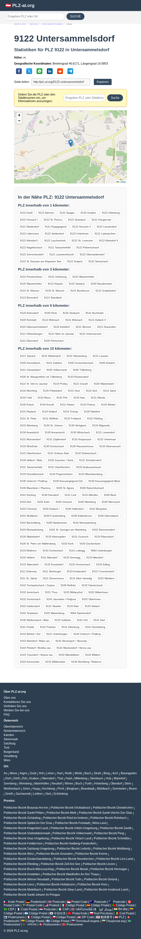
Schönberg (60, 793)
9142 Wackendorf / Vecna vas (74, 647)
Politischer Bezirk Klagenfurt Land (26, 828)
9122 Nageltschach (31, 247)
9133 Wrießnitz (29, 446)
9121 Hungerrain (101, 219)
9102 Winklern (106, 578)
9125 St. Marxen (54, 290)
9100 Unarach (64, 501)
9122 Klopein (55, 283)
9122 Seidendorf (54, 233)
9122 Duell (26, 212)
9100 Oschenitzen (90, 543)
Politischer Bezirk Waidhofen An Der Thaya (71, 874)
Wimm (69, 783)
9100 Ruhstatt (28, 319)
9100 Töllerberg (82, 369)
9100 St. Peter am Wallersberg (38, 543)
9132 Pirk (62, 397)
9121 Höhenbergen (31, 333)
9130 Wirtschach (80, 432)
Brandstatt (87, 788)
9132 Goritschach (30, 599)
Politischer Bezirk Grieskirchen (113, 807)
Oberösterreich (13, 726)
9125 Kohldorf (61, 326)
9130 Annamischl (55, 432)
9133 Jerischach (29, 592)
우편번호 (60, 913)
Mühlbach (103, 788)
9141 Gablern (54, 362)
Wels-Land (99, 823)
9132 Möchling (28, 390)
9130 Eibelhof (92, 411)
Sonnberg (10, 783)
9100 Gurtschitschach (80, 362)
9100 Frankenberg (54, 515)
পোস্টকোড (32, 924)
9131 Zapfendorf (56, 439)
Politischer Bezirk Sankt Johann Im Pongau (32, 894)
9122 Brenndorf (29, 297)
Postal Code (79, 901)
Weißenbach (12, 788)
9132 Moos (44, 397)
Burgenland (11, 751)
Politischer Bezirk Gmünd (100, 879)
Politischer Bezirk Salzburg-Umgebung (29, 848)
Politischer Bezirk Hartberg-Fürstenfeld (70, 843)
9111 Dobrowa (28, 571)
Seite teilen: (22, 81)
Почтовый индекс (88, 921)
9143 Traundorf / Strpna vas (36, 654)
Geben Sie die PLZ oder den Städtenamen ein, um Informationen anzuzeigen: (36, 98)
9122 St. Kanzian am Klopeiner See (40, 261)
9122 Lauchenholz (55, 240)
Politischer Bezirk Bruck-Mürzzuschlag (29, 869)
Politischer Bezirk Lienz (19, 884)
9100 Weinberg (87, 501)
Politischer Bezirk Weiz (19, 853)
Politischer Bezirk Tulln (67, 879)
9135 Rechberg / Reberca (86, 661)
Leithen (38, 793)
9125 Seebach (71, 312)
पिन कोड (123, 909)
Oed (48, 793)
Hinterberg (101, 783)
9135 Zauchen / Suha (60, 460)
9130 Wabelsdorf (30, 536)
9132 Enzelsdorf (53, 564)
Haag (36, 788)
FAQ (7, 714)
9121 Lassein (100, 355)
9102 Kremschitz (29, 661)
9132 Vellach (27, 557)
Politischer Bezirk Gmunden (54, 853)
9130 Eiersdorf (50, 494)
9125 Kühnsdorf (29, 312)
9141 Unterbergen (57, 633)
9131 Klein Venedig (81, 578)
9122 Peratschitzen (31, 276)
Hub (108, 778)
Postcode (59, 901)
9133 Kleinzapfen (56, 536)
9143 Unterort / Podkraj (87, 633)
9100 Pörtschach (54, 340)
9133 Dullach (49, 411)
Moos (13, 773)
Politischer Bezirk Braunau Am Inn (26, 807)
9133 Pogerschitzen (61, 474)
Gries (26, 788)
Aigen (23, 773)
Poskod (54, 905)
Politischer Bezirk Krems (91, 853)
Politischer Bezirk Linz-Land (114, 858)
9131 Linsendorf (105, 432)
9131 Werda (98, 397)
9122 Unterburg (57, 276)
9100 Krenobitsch (30, 362)
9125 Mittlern (92, 654)
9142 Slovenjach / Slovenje (71, 640)
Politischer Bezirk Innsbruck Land (106, 889)
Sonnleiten (119, 788)
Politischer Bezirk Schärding (22, 817)
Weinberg (25, 783)
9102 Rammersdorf (103, 529)
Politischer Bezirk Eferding (21, 863)
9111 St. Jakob (28, 578)
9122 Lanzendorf (107, 226)
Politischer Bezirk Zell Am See (60, 863)
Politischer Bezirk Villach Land (71, 838)
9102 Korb (68, 543)
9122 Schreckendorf (32, 254)
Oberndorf (48, 778)
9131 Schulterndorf (90, 460)
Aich (115, 773)
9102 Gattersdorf (30, 606)
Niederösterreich (14, 730)
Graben (34, 778)
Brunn (133, 788)
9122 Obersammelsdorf (34, 326)
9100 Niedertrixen (56, 522)
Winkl (78, 773)
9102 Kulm (43, 501)
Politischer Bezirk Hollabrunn (56, 884)
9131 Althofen (90, 494)
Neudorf (57, 783)
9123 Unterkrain (79, 233)
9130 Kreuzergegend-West (104, 481)
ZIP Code (88, 917)
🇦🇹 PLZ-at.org (20, 5)
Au (5, 773)
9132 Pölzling (95, 418)
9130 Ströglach (77, 425)
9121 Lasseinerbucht (61, 254)
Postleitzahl (38, 901)
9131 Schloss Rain (58, 453)
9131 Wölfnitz (50, 418)
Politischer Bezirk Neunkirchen (74, 858)
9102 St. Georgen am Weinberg (67, 529)
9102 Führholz (28, 508)
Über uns (10, 697)
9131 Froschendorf (103, 571)
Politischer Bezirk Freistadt (72, 823)
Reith (68, 773)
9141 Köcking (28, 494)
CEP (11, 909)
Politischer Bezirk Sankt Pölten (24, 812)
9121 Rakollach (53, 297)
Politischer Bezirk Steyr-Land (63, 889)
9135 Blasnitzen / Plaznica (35, 488)
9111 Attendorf (49, 557)
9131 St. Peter (28, 418)
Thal (60, 778)
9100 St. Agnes (65, 488)
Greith (9, 793)
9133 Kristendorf (76, 571)
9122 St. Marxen (29, 290)
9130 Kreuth (47, 404)
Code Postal (29, 909)
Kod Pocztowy (103, 913)
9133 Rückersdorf (78, 376)
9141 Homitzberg (95, 627)
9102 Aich (25, 501)
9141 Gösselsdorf (30, 369)
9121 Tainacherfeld (59, 247)
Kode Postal (16, 901)
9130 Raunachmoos (81, 446)
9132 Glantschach (92, 585)
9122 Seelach (77, 283)
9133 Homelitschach (32, 474)
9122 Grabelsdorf (105, 290)
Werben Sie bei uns (16, 710)
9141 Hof (82, 620)
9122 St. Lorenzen (82, 240)
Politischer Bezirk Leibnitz (74, 848)
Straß (97, 773)
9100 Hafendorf (74, 508)
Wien (7, 760)
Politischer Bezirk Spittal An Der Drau (28, 823)
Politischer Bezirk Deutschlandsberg (27, 858)
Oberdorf (116, 783)
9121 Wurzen (83, 326)
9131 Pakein (67, 404)
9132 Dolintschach (86, 453)
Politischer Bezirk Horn (92, 884)
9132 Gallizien (63, 620)
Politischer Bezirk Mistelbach (22, 889)
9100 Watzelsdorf (104, 383)
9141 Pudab (27, 627)
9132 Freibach (72, 418)
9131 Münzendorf (30, 439)
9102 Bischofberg (30, 522)
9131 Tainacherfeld (31, 467)
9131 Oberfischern (31, 453)
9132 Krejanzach (81, 439)
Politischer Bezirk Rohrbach (108, 817)
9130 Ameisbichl (29, 432)
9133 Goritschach (53, 550)
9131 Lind (70, 494)
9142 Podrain (48, 627)
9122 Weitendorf (51, 355)
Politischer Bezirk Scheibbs (112, 838)
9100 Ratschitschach (92, 488)
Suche (115, 97)
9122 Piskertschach (87, 247)
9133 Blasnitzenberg (90, 474)
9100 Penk (50, 312)
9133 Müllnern (28, 550)
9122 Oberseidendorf (92, 254)
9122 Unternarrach (90, 333)
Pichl (60, 788)
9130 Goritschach (54, 446)
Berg (107, 773)
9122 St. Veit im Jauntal (33, 383)
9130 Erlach (27, 404)
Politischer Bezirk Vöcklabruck (70, 807)
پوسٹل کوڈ (105, 909)
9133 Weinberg (29, 425)
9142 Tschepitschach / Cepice (37, 585)
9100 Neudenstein (101, 283)
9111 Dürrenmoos (53, 578)
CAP (66, 909)
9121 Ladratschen (105, 233)
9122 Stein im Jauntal (61, 333)
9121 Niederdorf (29, 226)
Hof (41, 773)
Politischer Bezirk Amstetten (22, 874)
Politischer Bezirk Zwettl (115, 828)
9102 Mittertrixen (98, 592)
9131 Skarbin (53, 606)
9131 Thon (51, 592)
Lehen (50, 773)
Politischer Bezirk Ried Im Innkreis (65, 817)
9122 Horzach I (29, 219)
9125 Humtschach (79, 564)
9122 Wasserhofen (83, 276)
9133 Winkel (108, 404)
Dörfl (16, 778)
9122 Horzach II (81, 226)
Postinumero (16, 917)
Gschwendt (23, 793)
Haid (69, 778)
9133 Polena (87, 404)
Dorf (8, 778)
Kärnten (9, 735)
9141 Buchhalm (95, 312)
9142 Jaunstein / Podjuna (61, 599)
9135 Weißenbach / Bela (34, 620)
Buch (78, 783)
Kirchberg (48, 788)
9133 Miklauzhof (73, 592)
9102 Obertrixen (91, 599)
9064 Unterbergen (101, 550)
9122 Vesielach (77, 219)
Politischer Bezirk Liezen (99, 863)
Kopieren (103, 81)
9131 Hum (74, 390)
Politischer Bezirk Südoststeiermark (27, 833)
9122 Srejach (75, 261)
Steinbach (96, 778)
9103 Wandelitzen (69, 654)
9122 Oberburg (111, 212)
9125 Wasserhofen (31, 283)
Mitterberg (80, 778)
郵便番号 (106, 917)
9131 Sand (109, 390)
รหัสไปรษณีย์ (83, 909)
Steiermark (11, 739)
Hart (59, 773)
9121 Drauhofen (106, 326)
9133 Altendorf (94, 557)
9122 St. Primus (53, 219)
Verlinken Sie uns (15, 706)
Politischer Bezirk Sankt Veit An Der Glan (105, 812)
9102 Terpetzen (29, 613)
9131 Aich (91, 390)
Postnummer (12, 924)
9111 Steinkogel (52, 571)
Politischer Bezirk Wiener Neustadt (26, 879)
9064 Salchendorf (80, 613)
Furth (88, 783)
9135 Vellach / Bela (31, 460)
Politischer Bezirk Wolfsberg (111, 848)
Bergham (73, 788)
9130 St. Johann (53, 425)
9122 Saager (67, 212)
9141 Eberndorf (29, 340)
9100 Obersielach (108, 515)
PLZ (121, 917)
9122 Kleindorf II (108, 240)
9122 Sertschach (98, 261)
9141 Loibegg (77, 550)
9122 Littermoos (29, 233)
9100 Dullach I (51, 508)
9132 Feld (26, 397)
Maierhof (119, 778)
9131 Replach (28, 411)
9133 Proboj (60, 383)
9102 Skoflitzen (29, 515)
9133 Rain (73, 606)
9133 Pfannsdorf (104, 536)
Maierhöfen (41, 783)
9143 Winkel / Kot (30, 633)
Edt (24, 778)
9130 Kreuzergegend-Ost (68, 481)
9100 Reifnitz (68, 585)
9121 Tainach (28, 355)
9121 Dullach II (97, 319)
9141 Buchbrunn (80, 290)
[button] (70, 143)
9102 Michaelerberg (84, 522)
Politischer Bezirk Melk (61, 812)
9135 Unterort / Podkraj (33, 481)
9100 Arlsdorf (107, 362)
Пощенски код (116, 921)
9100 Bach (110, 494)
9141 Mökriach (74, 319)
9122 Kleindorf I (29, 240)
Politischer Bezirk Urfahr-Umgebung (73, 828)
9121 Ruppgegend (55, 226)
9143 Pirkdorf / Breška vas (35, 647)
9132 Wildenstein (55, 661)
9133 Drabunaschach (88, 467)
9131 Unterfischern (59, 467)
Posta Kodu (80, 913)
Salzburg (9, 743)
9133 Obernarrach (110, 446)
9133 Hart (79, 397)
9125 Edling (103, 564)
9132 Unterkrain (106, 439)
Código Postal (75, 905)
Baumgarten (129, 773)
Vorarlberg (10, 756)
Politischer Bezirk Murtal (72, 869)
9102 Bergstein (98, 508)
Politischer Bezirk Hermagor (109, 869)
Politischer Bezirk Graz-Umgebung (26, 838)
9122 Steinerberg (77, 355)
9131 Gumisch (80, 536)
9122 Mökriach (50, 319)
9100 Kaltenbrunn (81, 515)
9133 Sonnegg (71, 557)
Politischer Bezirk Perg (109, 833)
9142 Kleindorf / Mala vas (35, 640)
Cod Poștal (127, 913)
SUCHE (75, 16)
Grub (33, 773)
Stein (127, 783)
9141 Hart (99, 620)
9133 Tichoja (70, 411)
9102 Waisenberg (54, 613)
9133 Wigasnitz (101, 425)
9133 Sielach (92, 606)
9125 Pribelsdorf (52, 390)
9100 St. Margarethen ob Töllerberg (41, 376)
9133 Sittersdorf (29, 564)
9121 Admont (46, 212)
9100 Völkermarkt (56, 369)
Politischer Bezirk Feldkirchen (23, 843)
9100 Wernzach (111, 501)
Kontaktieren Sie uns (17, 701)
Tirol (6, 747)
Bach (87, 773)
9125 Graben (88, 212)
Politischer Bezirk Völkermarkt (72, 833)
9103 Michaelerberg (31, 529)
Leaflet (122, 181)
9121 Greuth (80, 383)
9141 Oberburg (70, 627)
